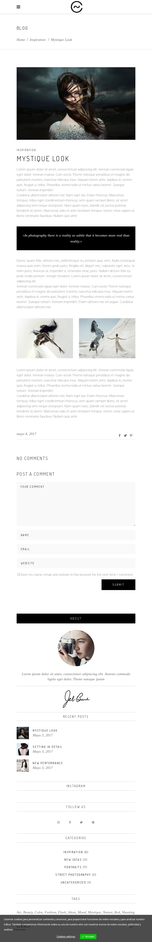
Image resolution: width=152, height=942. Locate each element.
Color (39, 912)
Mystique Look (45, 730)
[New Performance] (23, 765)
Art (19, 912)
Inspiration (38, 40)
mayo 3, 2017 (43, 735)
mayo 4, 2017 (26, 434)
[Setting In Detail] (23, 749)
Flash (62, 912)
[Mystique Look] (23, 733)
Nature (108, 912)
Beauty (28, 912)
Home (21, 40)
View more (20, 929)
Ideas (72, 912)
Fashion (50, 912)
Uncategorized (73, 882)
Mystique (94, 912)
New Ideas (73, 859)
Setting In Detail (48, 746)
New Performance (48, 763)
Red (117, 912)
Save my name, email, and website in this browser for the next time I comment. (77, 575)
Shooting (128, 912)
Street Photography (73, 874)
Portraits (73, 867)
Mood (82, 912)
